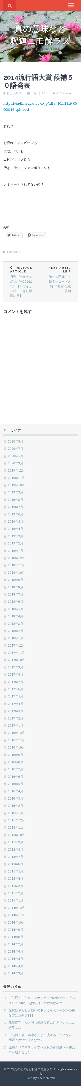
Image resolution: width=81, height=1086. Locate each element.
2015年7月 (15, 856)
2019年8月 (15, 499)
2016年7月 (15, 769)
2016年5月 (15, 784)
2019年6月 (15, 514)
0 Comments (66, 93)
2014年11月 (16, 915)
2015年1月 (15, 900)
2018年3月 (15, 623)
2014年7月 (15, 944)
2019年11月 (16, 478)
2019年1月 (15, 551)
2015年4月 (15, 878)
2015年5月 (15, 871)
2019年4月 (15, 528)
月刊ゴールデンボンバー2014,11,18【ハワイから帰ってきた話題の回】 (21, 282)
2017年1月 (15, 725)
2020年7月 (15, 448)
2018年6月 (15, 601)
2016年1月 (15, 813)
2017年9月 (15, 667)
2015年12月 (16, 820)
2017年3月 (15, 711)
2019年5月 (15, 521)
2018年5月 (15, 609)
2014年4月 (15, 966)
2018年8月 (15, 587)
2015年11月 (16, 827)
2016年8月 (15, 762)
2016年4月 (15, 791)
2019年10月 (16, 485)
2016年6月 (15, 776)
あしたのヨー (15, 93)
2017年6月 (15, 689)
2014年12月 (16, 908)
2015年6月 (15, 864)
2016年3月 (15, 798)
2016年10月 (16, 747)
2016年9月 (15, 755)
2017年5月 (15, 696)
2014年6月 (15, 951)
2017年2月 (15, 718)
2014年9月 (15, 929)
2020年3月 (15, 463)
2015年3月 (15, 886)
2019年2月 (15, 543)
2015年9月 (15, 842)
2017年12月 (16, 645)
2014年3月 (15, 973)
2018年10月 (16, 572)
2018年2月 (15, 631)
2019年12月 (16, 470)
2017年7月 (15, 682)
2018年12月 (16, 558)
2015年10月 (16, 835)
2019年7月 (15, 507)
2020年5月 (15, 456)
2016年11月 (16, 740)
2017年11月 (16, 652)
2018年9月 (15, 580)
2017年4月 (15, 704)
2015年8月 (15, 849)
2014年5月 (15, 958)
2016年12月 (16, 733)
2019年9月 (15, 492)
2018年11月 (16, 565)
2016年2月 (15, 805)
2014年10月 (16, 922)
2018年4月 (15, 616)
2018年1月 (15, 638)
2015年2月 (15, 893)
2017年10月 (16, 660)
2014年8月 (15, 937)
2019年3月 (15, 536)
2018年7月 (15, 594)
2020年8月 (15, 441)
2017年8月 (15, 674)
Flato (28, 1078)
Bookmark (14, 252)
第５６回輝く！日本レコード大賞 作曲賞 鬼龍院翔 (59, 279)
